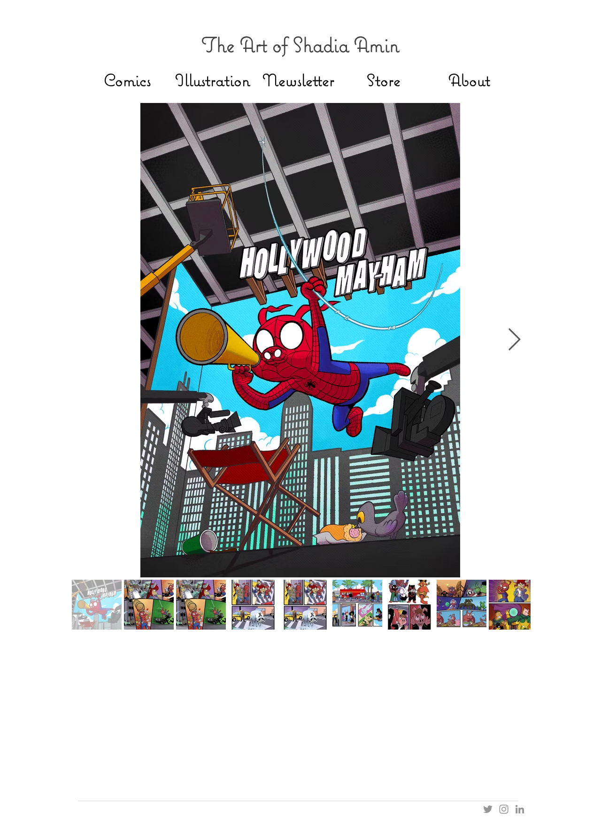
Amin (376, 44)
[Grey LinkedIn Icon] (520, 809)
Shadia (323, 44)
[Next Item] (514, 340)
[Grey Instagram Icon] (504, 809)
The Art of (247, 44)
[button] (298, 80)
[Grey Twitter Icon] (488, 809)
